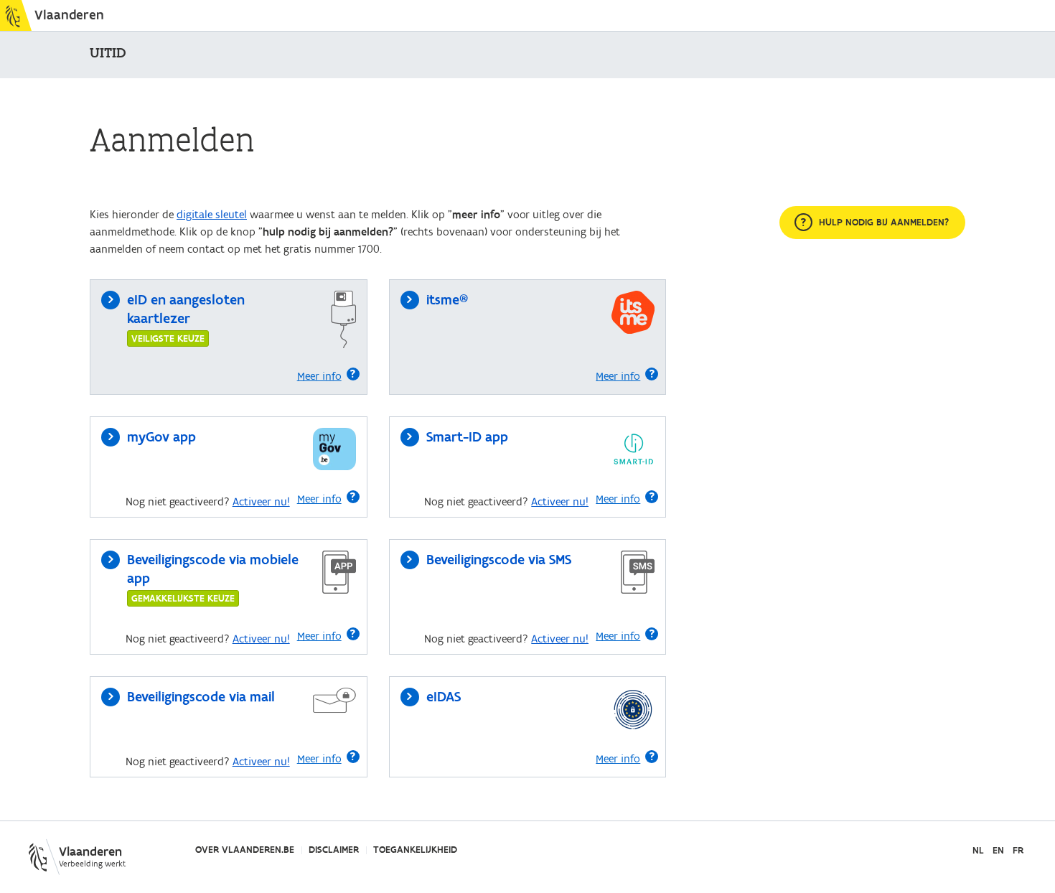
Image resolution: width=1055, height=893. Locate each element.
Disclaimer (334, 849)
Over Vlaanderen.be (244, 849)
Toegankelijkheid (415, 849)
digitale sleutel (212, 214)
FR (1018, 851)
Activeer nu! (261, 502)
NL (978, 851)
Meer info (319, 376)
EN (998, 851)
